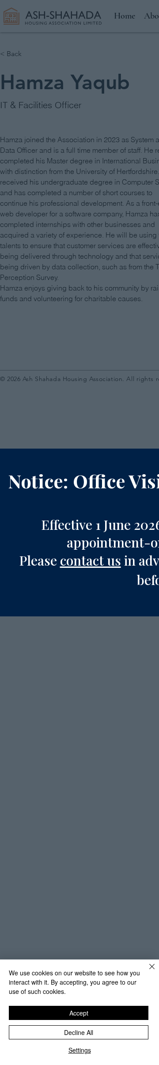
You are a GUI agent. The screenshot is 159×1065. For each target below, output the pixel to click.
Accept (78, 1012)
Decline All (78, 1032)
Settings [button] (79, 1050)
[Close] (146, 971)
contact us (90, 560)
